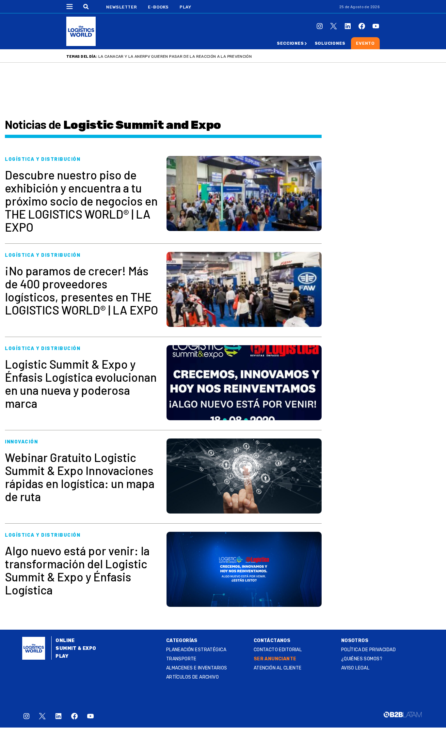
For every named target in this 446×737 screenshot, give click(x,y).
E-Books (158, 7)
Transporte (181, 659)
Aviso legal (355, 668)
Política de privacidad (368, 650)
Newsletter (121, 7)
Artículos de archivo (192, 677)
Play (185, 7)
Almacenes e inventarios (196, 668)
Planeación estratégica (196, 650)
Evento (365, 43)
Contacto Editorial (278, 650)
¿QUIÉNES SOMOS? (361, 659)
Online (65, 640)
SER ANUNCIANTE (275, 659)
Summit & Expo (76, 648)
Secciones (290, 43)
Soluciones (330, 43)
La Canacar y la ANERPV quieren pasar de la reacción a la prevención (175, 56)
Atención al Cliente (278, 668)
